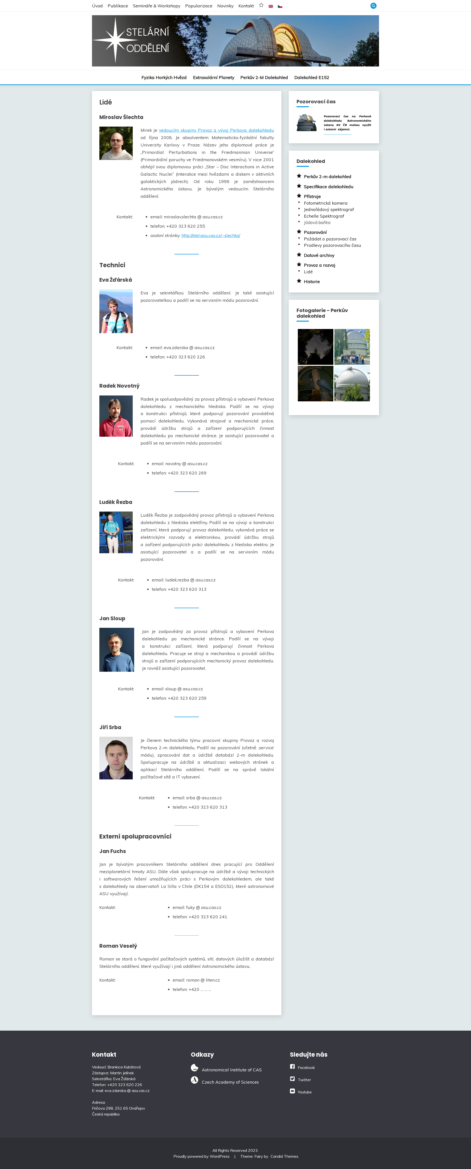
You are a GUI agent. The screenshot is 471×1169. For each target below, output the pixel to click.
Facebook (306, 1067)
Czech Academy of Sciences (228, 1082)
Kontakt (246, 5)
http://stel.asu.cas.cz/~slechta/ (211, 235)
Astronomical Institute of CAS (230, 1069)
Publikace (118, 5)
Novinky (225, 5)
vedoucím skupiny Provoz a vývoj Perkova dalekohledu (216, 130)
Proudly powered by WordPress (202, 1156)
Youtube (305, 1092)
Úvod (97, 5)
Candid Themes (284, 1156)
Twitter (304, 1079)
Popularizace (198, 5)
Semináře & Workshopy (156, 5)
